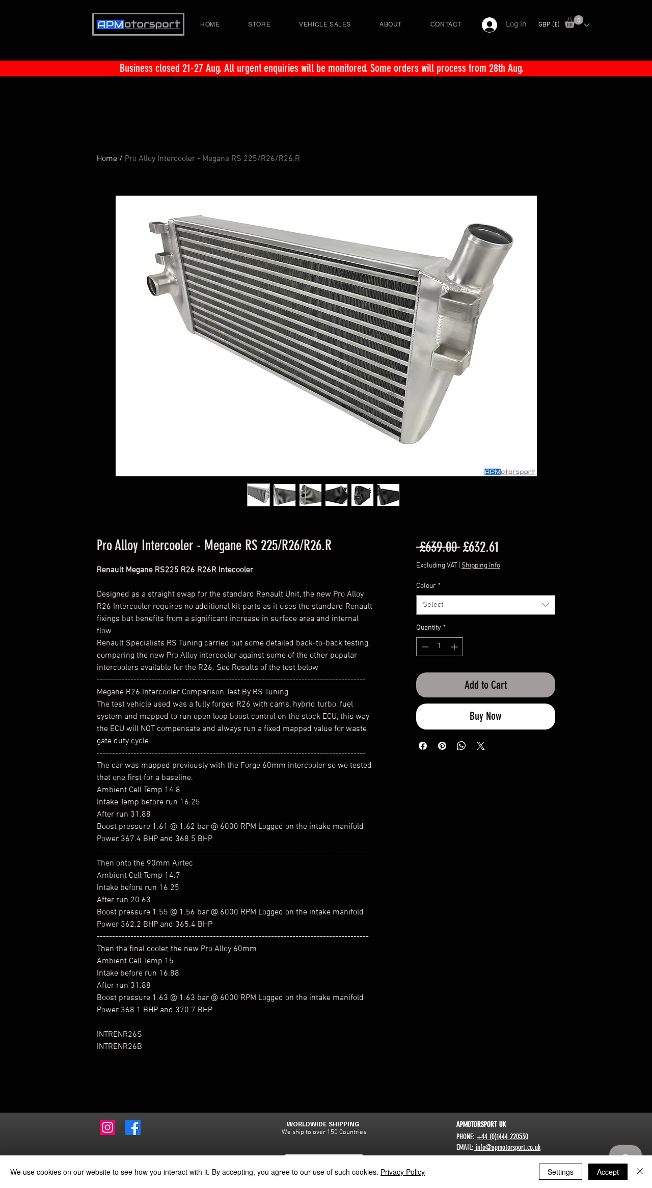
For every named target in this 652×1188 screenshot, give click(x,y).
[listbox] (563, 25)
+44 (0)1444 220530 (502, 1136)
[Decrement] (424, 647)
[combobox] (485, 605)
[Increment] (455, 647)
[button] (573, 21)
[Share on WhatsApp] (461, 746)
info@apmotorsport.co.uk (507, 1147)
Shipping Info (480, 565)
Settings (561, 1172)
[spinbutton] (439, 647)
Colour (428, 586)
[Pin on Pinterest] (442, 746)
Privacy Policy (403, 1172)
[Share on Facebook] (423, 746)
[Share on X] (481, 746)
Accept (608, 1172)
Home (107, 159)
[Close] (640, 1172)
